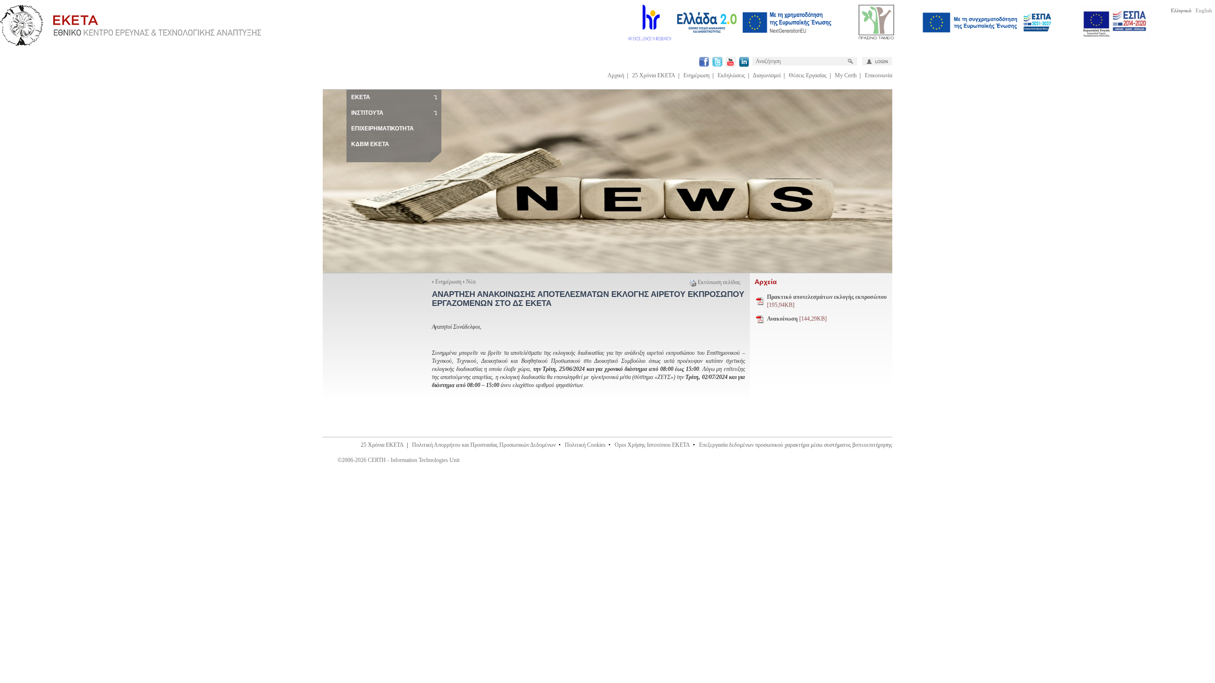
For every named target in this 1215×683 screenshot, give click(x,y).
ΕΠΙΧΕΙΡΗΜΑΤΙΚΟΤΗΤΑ (382, 128)
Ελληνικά (1181, 10)
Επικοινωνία (878, 75)
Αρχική (616, 75)
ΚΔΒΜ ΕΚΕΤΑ (370, 144)
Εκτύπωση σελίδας (719, 282)
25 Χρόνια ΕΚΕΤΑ (653, 75)
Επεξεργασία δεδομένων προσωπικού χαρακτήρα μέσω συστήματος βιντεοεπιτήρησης (795, 445)
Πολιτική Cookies (585, 445)
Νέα (471, 281)
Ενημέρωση (696, 75)
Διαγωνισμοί (767, 75)
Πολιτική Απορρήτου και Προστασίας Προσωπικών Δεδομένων (484, 445)
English (1204, 10)
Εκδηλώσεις (731, 75)
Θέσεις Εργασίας (808, 75)
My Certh (846, 75)
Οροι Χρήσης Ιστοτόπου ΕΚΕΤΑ (652, 445)
